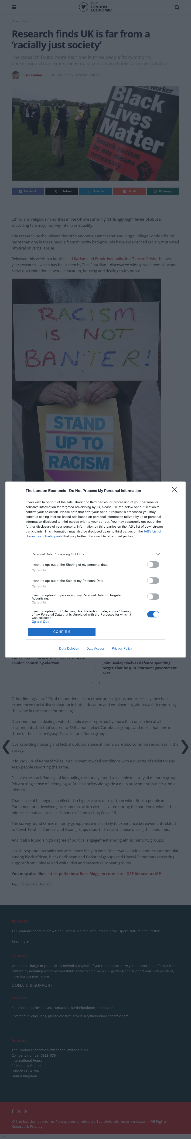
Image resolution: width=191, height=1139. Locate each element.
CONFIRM (62, 632)
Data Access (95, 648)
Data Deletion (69, 648)
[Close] (176, 491)
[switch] (153, 564)
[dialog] (95, 569)
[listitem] (95, 554)
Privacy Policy (122, 648)
